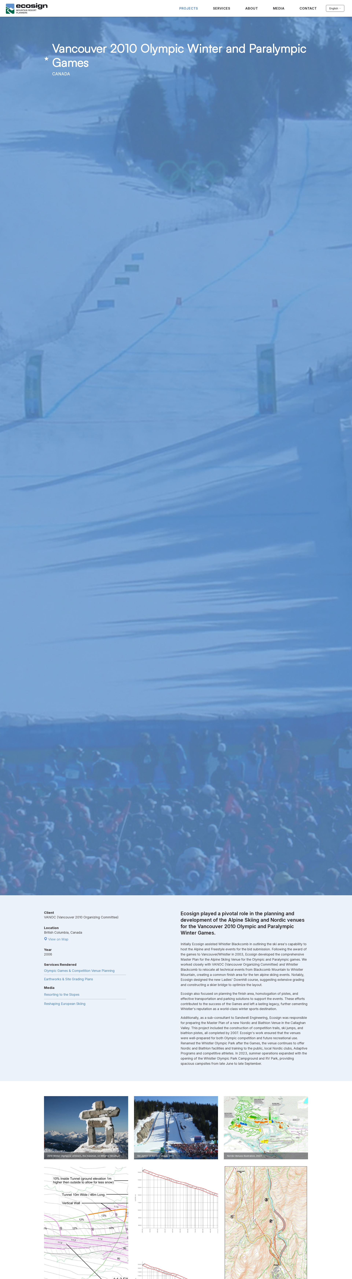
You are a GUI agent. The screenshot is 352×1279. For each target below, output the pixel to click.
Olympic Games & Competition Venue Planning (79, 971)
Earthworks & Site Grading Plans (68, 979)
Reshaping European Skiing (64, 1004)
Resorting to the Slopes (61, 994)
